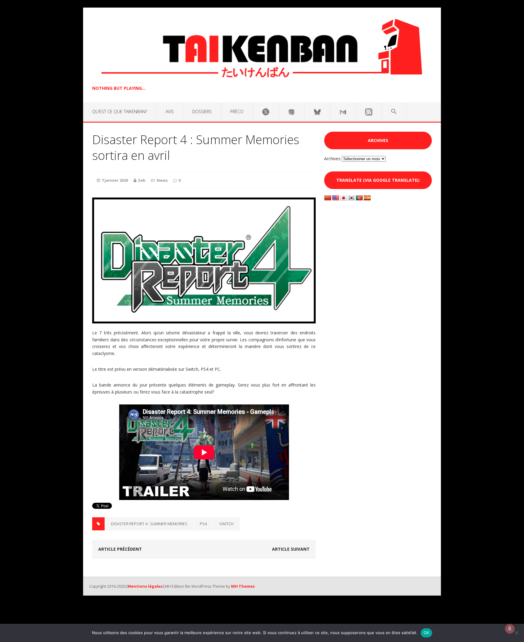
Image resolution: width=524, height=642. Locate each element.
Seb (142, 180)
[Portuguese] (359, 198)
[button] (394, 111)
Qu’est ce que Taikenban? (119, 111)
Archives (332, 158)
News (162, 180)
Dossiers (202, 111)
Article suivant (291, 549)
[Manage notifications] (510, 629)
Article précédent (120, 549)
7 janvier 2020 (115, 180)
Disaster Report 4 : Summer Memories (149, 523)
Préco (237, 111)
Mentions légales (145, 586)
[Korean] (351, 198)
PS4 (203, 523)
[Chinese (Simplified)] (327, 198)
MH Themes (243, 586)
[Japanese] (343, 198)
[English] (335, 198)
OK (426, 632)
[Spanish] (367, 198)
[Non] (516, 633)
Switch (226, 523)
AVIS (170, 111)
